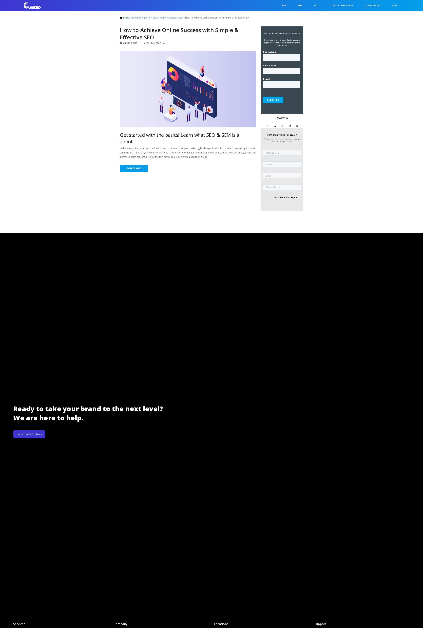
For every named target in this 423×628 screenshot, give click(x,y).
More (395, 5)
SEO (284, 5)
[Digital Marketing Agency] (32, 5)
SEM (300, 5)
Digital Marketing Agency (136, 17)
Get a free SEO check (29, 434)
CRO (316, 5)
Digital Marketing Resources (167, 17)
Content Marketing (342, 5)
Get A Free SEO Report (285, 197)
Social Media (372, 5)
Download (133, 168)
